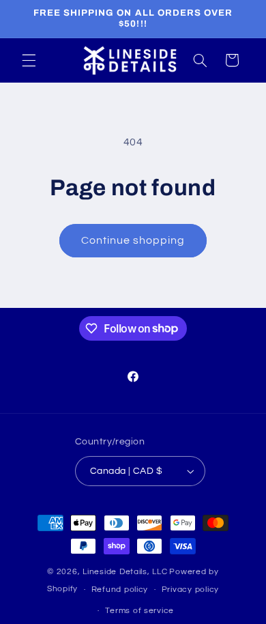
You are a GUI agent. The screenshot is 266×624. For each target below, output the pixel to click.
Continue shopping (133, 240)
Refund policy (120, 589)
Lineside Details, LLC (125, 572)
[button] (28, 60)
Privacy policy (190, 589)
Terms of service (139, 610)
